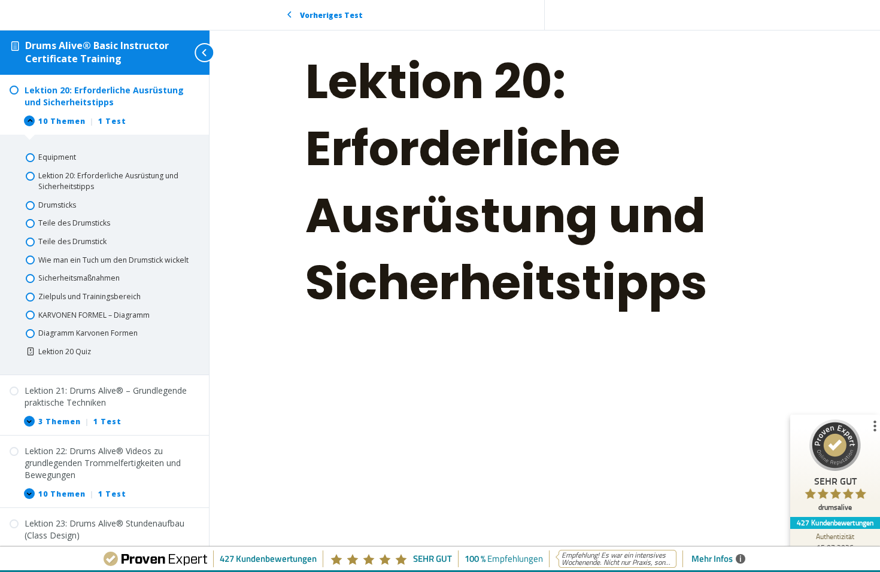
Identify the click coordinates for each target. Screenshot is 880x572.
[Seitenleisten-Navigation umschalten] (192, 52)
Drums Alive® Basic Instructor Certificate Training (97, 52)
